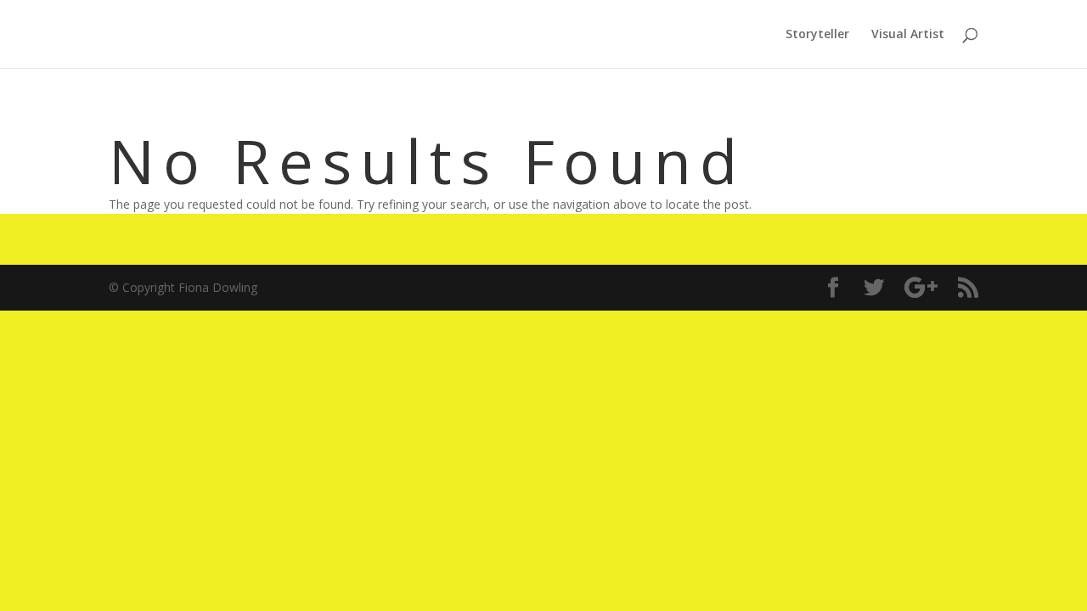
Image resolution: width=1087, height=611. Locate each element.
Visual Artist (907, 35)
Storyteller (817, 35)
